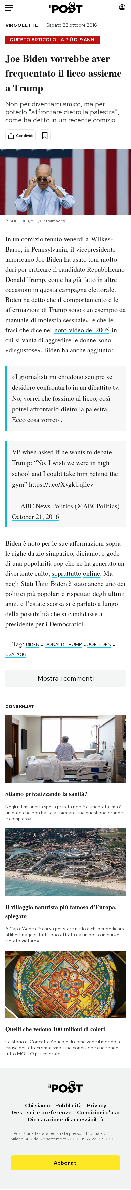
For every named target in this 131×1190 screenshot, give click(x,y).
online (91, 573)
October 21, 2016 (35, 516)
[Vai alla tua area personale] (122, 7)
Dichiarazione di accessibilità (65, 1119)
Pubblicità (68, 1105)
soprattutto (66, 573)
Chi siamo (37, 1105)
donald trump (63, 644)
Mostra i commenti (66, 678)
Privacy (96, 1105)
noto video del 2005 (81, 329)
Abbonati (66, 1162)
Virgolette (21, 25)
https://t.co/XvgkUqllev (61, 484)
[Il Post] (65, 7)
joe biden (99, 644)
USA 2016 (15, 654)
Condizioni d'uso (98, 1112)
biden (32, 644)
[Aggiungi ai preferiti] (44, 135)
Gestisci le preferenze (42, 1112)
